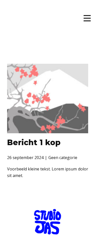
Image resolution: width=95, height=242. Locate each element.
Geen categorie (62, 157)
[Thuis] (18, 22)
